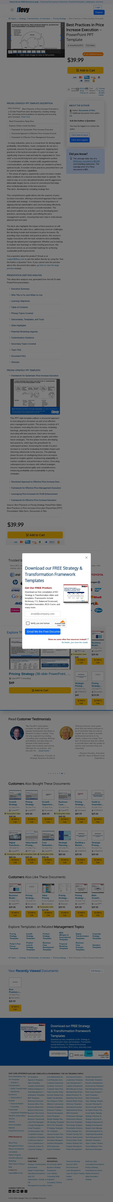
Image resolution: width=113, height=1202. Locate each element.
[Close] (86, 557)
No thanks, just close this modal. (75, 642)
